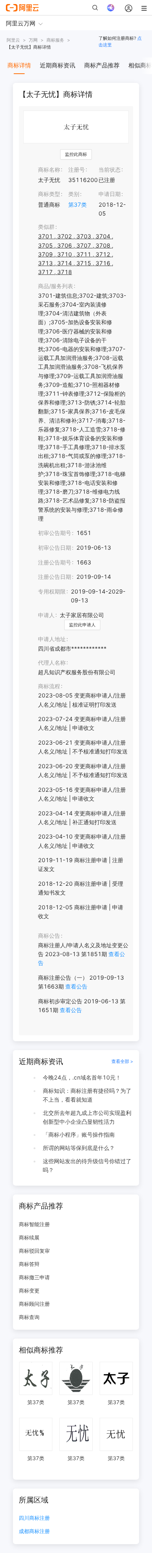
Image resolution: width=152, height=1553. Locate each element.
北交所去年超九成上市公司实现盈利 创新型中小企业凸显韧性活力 (87, 1117)
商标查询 (29, 1317)
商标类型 (49, 193)
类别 (73, 193)
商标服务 (55, 40)
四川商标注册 (34, 1518)
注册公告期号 (54, 562)
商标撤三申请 (34, 1277)
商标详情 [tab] (19, 65)
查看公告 (76, 986)
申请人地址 (52, 639)
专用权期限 (52, 591)
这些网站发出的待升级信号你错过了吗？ (87, 1166)
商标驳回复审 (34, 1251)
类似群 (46, 226)
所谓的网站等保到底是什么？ (79, 1147)
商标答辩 (29, 1264)
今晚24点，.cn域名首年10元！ (82, 1077)
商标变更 (29, 1290)
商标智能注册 (34, 1224)
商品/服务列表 (55, 286)
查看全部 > (122, 1061)
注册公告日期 (54, 576)
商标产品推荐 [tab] (102, 65)
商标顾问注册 (34, 1304)
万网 (33, 40)
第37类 (77, 204)
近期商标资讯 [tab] (57, 65)
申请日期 (110, 193)
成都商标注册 (34, 1531)
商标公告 (49, 935)
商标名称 (49, 169)
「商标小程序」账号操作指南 (79, 1134)
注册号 (76, 169)
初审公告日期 (54, 547)
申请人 (46, 615)
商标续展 (29, 1237)
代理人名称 (52, 662)
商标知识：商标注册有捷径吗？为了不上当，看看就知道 (87, 1095)
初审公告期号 (54, 532)
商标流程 (49, 686)
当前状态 (110, 169)
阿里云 (13, 40)
